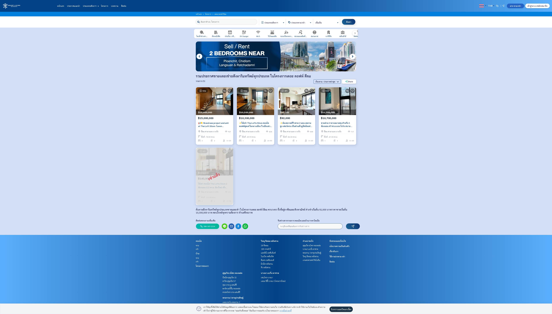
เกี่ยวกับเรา (333, 251)
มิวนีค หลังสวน (267, 263)
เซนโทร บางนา (267, 277)
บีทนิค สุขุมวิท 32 (230, 277)
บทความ (114, 6)
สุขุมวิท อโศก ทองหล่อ (232, 273)
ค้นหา (348, 22)
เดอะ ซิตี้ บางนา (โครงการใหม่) (273, 281)
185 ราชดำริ (266, 249)
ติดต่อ (123, 6)
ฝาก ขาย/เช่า (515, 6)
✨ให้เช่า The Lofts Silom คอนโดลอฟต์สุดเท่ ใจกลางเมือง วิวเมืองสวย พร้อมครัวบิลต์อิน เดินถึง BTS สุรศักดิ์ (255, 125)
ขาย (197, 245)
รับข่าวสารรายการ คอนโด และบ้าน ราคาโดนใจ (299, 220)
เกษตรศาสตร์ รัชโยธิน (311, 260)
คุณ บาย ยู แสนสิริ (230, 284)
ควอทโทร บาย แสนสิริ (231, 292)
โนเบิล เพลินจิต (267, 256)
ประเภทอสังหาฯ (90, 6)
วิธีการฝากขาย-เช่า (337, 256)
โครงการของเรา (202, 266)
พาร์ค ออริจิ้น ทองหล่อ (231, 288)
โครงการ (104, 6)
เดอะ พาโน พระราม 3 (231, 302)
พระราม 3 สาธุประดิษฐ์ (233, 297)
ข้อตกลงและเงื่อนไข (337, 241)
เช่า (197, 249)
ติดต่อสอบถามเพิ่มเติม (205, 220)
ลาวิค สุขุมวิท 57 (229, 281)
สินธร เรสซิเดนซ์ (267, 260)
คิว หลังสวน (265, 267)
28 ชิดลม (264, 245)
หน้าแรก (60, 6)
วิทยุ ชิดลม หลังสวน (269, 241)
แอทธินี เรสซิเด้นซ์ (268, 252)
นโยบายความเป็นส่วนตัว (339, 246)
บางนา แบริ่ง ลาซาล (270, 273)
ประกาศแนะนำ (73, 6)
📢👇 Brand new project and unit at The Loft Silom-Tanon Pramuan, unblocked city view (213, 125)
